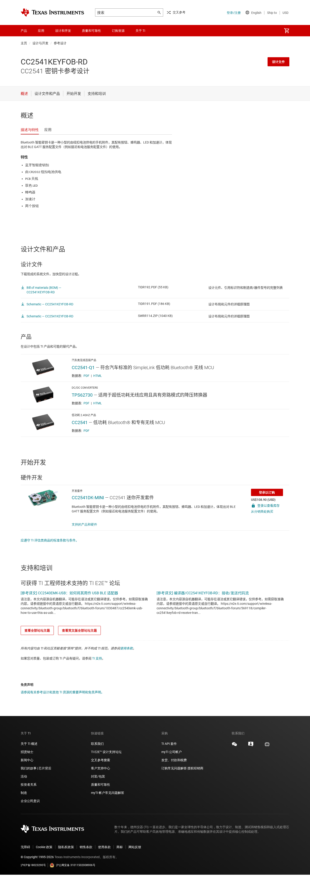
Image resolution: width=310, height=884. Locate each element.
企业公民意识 (30, 801)
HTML (97, 376)
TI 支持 (97, 658)
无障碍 (25, 847)
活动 (24, 776)
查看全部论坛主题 (37, 630)
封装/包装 (98, 776)
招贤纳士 (27, 752)
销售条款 (86, 847)
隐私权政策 (66, 847)
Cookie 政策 (44, 847)
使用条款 (126, 648)
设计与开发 (40, 43)
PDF (86, 376)
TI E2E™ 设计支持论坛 (106, 752)
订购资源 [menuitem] (118, 30)
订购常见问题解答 (174, 768)
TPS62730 (82, 395)
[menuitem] (286, 30)
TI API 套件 (169, 744)
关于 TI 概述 (29, 744)
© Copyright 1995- (37, 857)
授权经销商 (195, 768)
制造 (24, 793)
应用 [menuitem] (41, 30)
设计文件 (278, 62)
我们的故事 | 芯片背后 (36, 768)
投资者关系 (29, 784)
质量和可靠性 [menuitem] (91, 30)
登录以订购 (267, 492)
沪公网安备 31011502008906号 (75, 865)
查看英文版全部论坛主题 (79, 630)
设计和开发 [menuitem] (63, 30)
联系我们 (97, 744)
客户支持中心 (100, 768)
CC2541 (80, 422)
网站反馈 (134, 847)
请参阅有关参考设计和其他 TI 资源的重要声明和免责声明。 (62, 692)
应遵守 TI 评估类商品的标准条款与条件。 (50, 540)
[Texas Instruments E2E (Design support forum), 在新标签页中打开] (250, 746)
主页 (24, 43)
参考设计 (60, 43)
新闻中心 (27, 760)
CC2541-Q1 (83, 367)
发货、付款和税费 (174, 760)
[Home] (52, 12)
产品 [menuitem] (24, 30)
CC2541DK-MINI (88, 497)
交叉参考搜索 (100, 760)
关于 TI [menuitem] (140, 30)
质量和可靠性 (101, 784)
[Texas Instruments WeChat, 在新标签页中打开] (234, 746)
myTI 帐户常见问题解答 (107, 793)
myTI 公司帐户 (171, 752)
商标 (119, 847)
